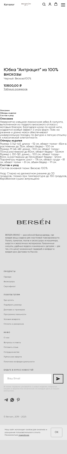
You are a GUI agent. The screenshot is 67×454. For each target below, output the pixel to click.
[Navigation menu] (63, 4)
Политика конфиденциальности (19, 362)
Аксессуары (9, 282)
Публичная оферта (13, 357)
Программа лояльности (15, 314)
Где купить (9, 300)
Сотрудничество (11, 352)
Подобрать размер (13, 305)
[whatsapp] (12, 400)
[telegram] (6, 400)
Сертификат (10, 286)
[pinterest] (18, 400)
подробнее (23, 435)
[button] (44, 4)
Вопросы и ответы (12, 343)
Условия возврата (12, 319)
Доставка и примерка (14, 310)
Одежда (7, 277)
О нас (6, 338)
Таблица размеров (15, 89)
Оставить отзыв (11, 347)
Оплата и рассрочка (14, 324)
